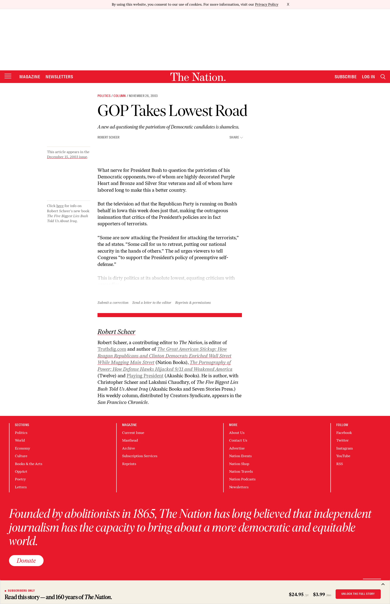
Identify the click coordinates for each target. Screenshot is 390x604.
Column (120, 96)
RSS (339, 464)
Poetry (20, 479)
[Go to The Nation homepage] (198, 77)
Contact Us (238, 440)
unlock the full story (358, 594)
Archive (128, 448)
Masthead (130, 440)
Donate (26, 560)
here (60, 206)
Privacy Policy (266, 4)
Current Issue (133, 433)
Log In (368, 77)
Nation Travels (241, 471)
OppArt (21, 471)
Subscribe (346, 77)
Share (234, 137)
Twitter (342, 440)
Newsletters (59, 77)
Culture (21, 456)
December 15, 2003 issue (67, 157)
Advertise (237, 448)
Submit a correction (113, 302)
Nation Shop (239, 464)
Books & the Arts (28, 464)
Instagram (344, 448)
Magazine (29, 77)
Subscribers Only (21, 590)
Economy (22, 448)
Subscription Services (139, 456)
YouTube (343, 456)
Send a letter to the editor (151, 302)
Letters (21, 487)
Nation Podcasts (242, 479)
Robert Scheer (108, 137)
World (20, 440)
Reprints (129, 464)
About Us (236, 433)
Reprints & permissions (193, 302)
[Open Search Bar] (383, 76)
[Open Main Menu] (8, 76)
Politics (104, 96)
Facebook (344, 433)
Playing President (145, 375)
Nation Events (240, 456)
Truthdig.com (112, 349)
